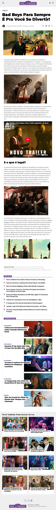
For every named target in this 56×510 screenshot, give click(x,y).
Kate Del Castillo (40, 268)
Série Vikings (30, 270)
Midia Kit (37, 504)
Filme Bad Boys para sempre (20, 268)
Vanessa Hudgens (41, 270)
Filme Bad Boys (39, 267)
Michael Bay (16, 270)
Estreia (33, 267)
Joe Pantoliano (32, 268)
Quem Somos (31, 504)
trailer (35, 270)
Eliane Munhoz (12, 26)
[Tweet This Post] (46, 26)
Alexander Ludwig (19, 267)
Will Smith (48, 270)
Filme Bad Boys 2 (8, 268)
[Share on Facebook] (43, 26)
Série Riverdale (23, 270)
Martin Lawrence (8, 270)
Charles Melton (27, 267)
